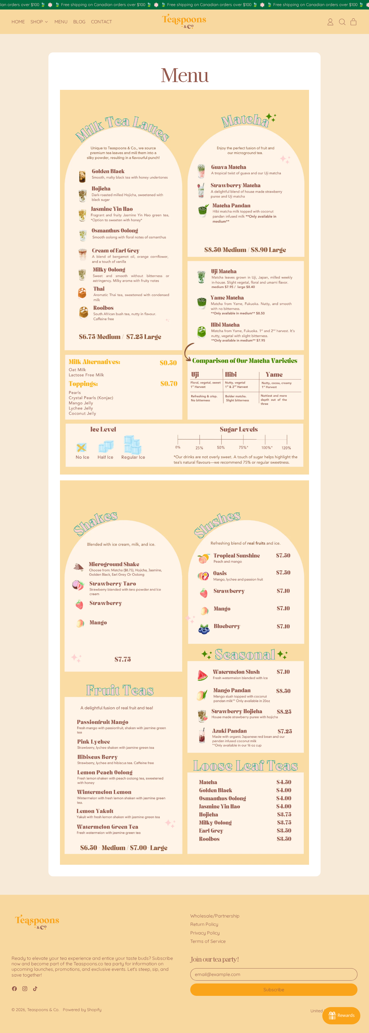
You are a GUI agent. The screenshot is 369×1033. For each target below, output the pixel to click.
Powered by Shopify (82, 1009)
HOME (18, 21)
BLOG (79, 21)
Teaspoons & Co (43, 1009)
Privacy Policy (205, 933)
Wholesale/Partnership (215, 916)
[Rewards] (341, 1015)
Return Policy (204, 924)
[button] (342, 22)
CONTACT (101, 21)
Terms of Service (208, 941)
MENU (60, 21)
